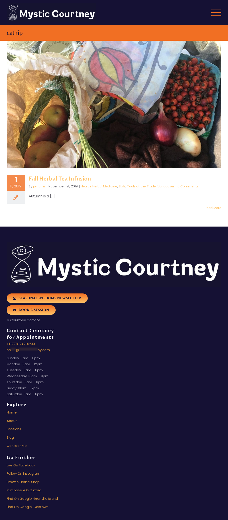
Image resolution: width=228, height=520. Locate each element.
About (12, 420)
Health (86, 186)
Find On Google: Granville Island (32, 498)
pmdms (39, 186)
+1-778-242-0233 (21, 343)
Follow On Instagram (23, 473)
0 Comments (187, 186)
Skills (122, 186)
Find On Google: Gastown (28, 506)
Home (12, 412)
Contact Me (17, 445)
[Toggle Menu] (216, 13)
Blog (10, 437)
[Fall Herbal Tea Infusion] (114, 104)
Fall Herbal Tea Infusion (60, 179)
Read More (213, 208)
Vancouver (165, 186)
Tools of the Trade (141, 186)
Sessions (14, 429)
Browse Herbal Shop (23, 482)
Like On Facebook (21, 465)
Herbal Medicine (104, 186)
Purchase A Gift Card (24, 490)
